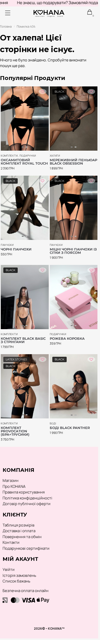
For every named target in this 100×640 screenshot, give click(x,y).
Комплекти (9, 155)
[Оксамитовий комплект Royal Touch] (25, 118)
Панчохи (7, 245)
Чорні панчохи (16, 249)
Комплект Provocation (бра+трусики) (15, 431)
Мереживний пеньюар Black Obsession (73, 161)
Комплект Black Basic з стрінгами (23, 340)
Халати (55, 155)
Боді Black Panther (70, 428)
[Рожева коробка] (74, 297)
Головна (6, 26)
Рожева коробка (67, 338)
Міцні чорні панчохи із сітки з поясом (73, 251)
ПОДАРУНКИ (27, 155)
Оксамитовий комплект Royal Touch (24, 161)
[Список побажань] (42, 91)
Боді (53, 423)
